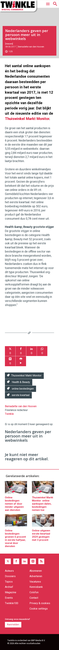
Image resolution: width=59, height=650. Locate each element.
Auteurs (9, 570)
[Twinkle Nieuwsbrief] (33, 561)
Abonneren (36, 570)
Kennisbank (36, 586)
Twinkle (9, 413)
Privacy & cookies (40, 603)
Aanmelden (13, 624)
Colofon (34, 592)
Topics (9, 581)
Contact (34, 597)
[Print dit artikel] (21, 361)
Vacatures (35, 581)
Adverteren (36, 576)
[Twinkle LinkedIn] (25, 561)
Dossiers (10, 576)
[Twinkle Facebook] (16, 561)
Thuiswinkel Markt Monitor (27, 118)
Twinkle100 (11, 603)
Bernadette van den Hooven (31, 46)
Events (9, 597)
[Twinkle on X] (8, 561)
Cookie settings (39, 608)
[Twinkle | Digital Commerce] (18, 6)
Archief (9, 586)
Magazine (10, 592)
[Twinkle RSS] (41, 561)
